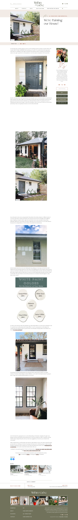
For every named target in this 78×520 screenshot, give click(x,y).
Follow (28, 454)
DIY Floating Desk (31, 486)
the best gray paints (40, 449)
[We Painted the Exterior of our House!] (16, 469)
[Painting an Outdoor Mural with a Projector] (31, 469)
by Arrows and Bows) (17, 329)
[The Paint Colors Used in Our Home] (45, 469)
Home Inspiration (62, 16)
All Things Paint (53, 16)
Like (19, 454)
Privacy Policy (61, 516)
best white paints (48, 449)
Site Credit (66, 516)
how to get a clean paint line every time (32, 450)
